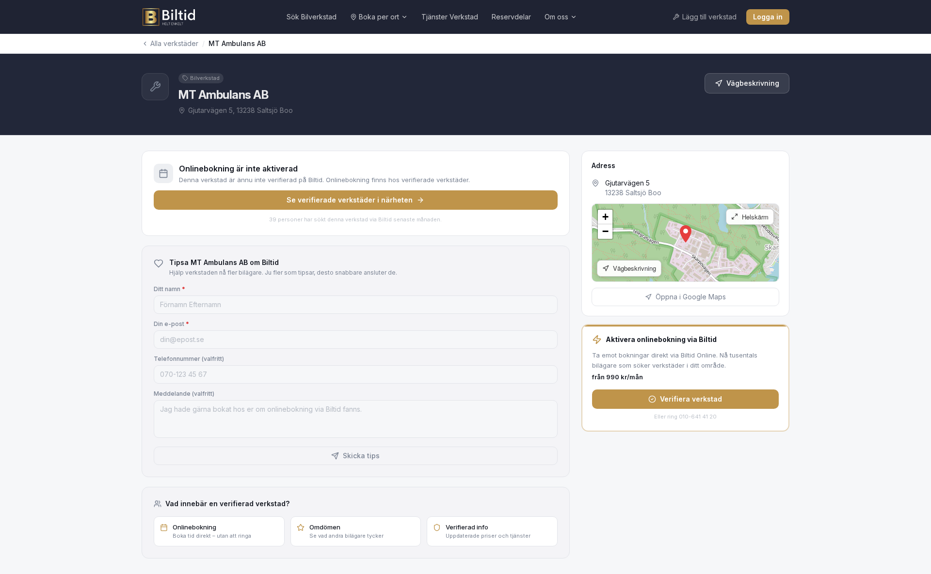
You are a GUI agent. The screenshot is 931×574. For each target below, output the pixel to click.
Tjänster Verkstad (449, 17)
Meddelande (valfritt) (184, 393)
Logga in (768, 17)
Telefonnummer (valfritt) (189, 358)
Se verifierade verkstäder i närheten (350, 200)
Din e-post (171, 323)
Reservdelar (511, 17)
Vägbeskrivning (752, 83)
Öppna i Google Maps (691, 297)
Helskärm (754, 216)
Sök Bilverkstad (312, 17)
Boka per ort (379, 17)
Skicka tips (361, 455)
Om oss (556, 17)
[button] (685, 234)
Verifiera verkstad (691, 399)
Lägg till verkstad (709, 17)
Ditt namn (169, 289)
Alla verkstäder (174, 43)
